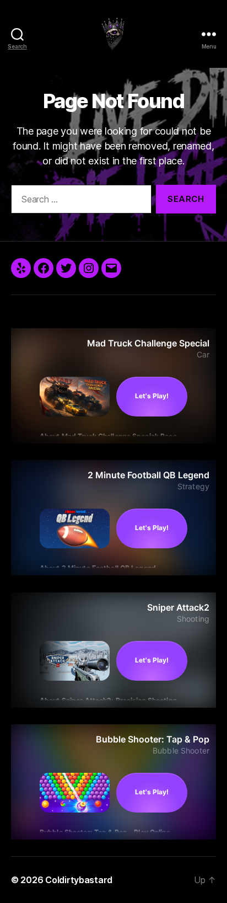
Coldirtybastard (78, 879)
